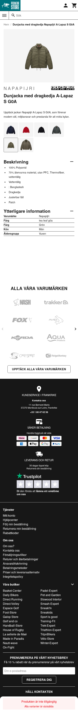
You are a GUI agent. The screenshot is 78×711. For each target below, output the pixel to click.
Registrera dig (39, 680)
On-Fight (8, 647)
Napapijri (20, 88)
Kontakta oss (39, 400)
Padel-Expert (48, 590)
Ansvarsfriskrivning (15, 563)
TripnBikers (47, 634)
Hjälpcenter (10, 520)
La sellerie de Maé (15, 634)
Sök (18, 15)
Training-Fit (47, 621)
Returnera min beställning (19, 528)
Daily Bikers (11, 595)
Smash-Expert (49, 604)
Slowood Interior (50, 599)
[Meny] (4, 15)
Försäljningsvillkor (14, 555)
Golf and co (10, 621)
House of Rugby (13, 630)
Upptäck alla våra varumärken (39, 369)
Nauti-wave (10, 643)
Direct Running (12, 599)
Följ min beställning (15, 524)
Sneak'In (46, 608)
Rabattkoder (11, 533)
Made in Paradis (13, 638)
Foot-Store (10, 612)
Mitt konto (9, 515)
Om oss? (8, 546)
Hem (6, 24)
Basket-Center (12, 590)
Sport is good (49, 617)
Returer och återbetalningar (20, 559)
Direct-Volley (11, 604)
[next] (75, 328)
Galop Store (10, 617)
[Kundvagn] (74, 5)
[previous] (2, 328)
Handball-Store (12, 625)
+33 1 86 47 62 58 (39, 412)
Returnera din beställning (39, 468)
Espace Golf (11, 608)
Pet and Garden (50, 595)
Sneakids (46, 612)
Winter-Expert (49, 643)
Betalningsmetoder (15, 568)
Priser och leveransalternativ (21, 572)
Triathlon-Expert (50, 630)
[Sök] (13, 15)
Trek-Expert (47, 625)
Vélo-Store (47, 638)
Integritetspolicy (13, 576)
